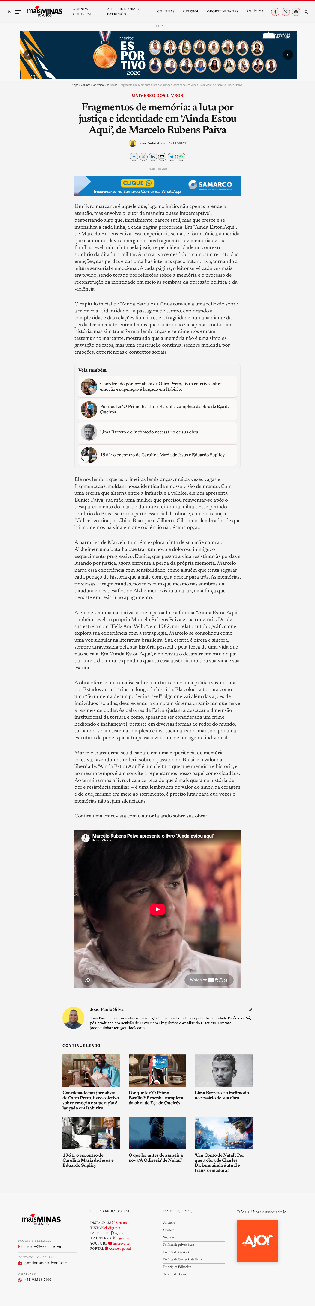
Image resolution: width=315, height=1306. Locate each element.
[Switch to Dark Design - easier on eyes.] (9, 12)
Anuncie (169, 1223)
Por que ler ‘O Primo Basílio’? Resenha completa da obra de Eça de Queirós (156, 1098)
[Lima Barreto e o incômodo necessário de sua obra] (224, 1070)
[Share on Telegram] (172, 157)
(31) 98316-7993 (38, 1280)
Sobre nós (170, 1237)
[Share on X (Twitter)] (143, 157)
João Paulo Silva (151, 143)
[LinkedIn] (25, 203)
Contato (168, 1230)
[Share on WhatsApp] (181, 157)
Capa (75, 85)
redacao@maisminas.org (43, 1246)
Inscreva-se (121, 1243)
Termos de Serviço (175, 1274)
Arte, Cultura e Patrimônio (123, 12)
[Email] (25, 224)
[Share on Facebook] (134, 157)
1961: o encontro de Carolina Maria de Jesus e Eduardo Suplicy (87, 1160)
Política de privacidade (178, 1245)
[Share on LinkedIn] (153, 157)
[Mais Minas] (44, 12)
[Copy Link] (25, 234)
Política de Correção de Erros (183, 1259)
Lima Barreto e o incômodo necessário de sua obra (222, 1095)
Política (255, 11)
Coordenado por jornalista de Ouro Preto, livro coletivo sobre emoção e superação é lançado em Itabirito (90, 1101)
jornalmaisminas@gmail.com (46, 1263)
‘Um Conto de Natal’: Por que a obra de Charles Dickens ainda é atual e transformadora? (219, 1163)
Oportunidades (222, 11)
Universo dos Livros (105, 85)
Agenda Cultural (82, 12)
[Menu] (18, 12)
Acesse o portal (119, 1249)
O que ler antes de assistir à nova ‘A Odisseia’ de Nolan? (156, 1158)
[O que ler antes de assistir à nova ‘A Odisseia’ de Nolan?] (158, 1133)
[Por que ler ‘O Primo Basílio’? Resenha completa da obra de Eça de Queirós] (158, 1070)
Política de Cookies (176, 1252)
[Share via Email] (162, 157)
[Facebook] (25, 181)
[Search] (306, 12)
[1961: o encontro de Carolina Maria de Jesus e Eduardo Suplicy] (91, 1133)
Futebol (190, 11)
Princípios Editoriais (177, 1267)
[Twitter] (25, 192)
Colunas (166, 11)
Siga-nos (121, 1223)
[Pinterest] (25, 213)
